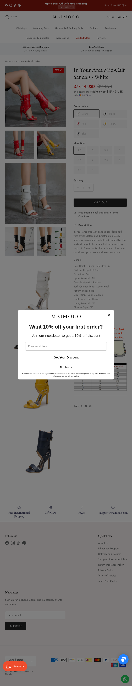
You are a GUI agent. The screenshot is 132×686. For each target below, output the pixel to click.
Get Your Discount (66, 357)
